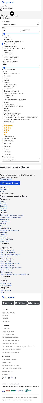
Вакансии (5, 318)
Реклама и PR (6, 374)
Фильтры (5, 16)
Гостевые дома (5, 228)
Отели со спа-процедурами (10, 255)
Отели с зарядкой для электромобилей (14, 274)
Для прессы (5, 321)
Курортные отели (6, 239)
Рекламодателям (7, 371)
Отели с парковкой (7, 250)
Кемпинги (3, 232)
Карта (7, 18)
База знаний (6, 328)
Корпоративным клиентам (10, 365)
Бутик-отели (4, 241)
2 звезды (3, 208)
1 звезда (3, 210)
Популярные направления (10, 337)
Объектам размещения (9, 359)
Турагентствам (6, 362)
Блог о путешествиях (8, 334)
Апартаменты (5, 221)
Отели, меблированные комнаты (12, 215)
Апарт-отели (4, 226)
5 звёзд (3, 202)
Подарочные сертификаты (10, 352)
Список (2, 18)
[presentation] (21, 24)
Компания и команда (8, 312)
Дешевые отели (6, 285)
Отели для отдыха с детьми (10, 263)
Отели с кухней (5, 261)
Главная (3, 187)
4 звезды (3, 204)
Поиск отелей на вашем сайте (11, 368)
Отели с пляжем (6, 270)
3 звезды (3, 206)
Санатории (4, 237)
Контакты (5, 315)
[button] (21, 8)
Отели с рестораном (7, 252)
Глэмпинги (4, 235)
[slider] (4, 34)
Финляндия (4, 189)
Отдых (2, 292)
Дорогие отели (5, 283)
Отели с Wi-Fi (5, 257)
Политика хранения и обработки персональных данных (20, 397)
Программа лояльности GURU (11, 349)
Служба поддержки (8, 331)
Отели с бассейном (7, 259)
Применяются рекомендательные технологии (17, 400)
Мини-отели (4, 219)
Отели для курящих (7, 265)
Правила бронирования (9, 343)
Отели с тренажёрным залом (10, 268)
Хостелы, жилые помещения (10, 217)
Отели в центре (5, 290)
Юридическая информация (10, 340)
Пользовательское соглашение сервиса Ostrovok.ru (18, 346)
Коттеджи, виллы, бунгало (9, 230)
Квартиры (3, 224)
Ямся (2, 191)
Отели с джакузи (6, 272)
